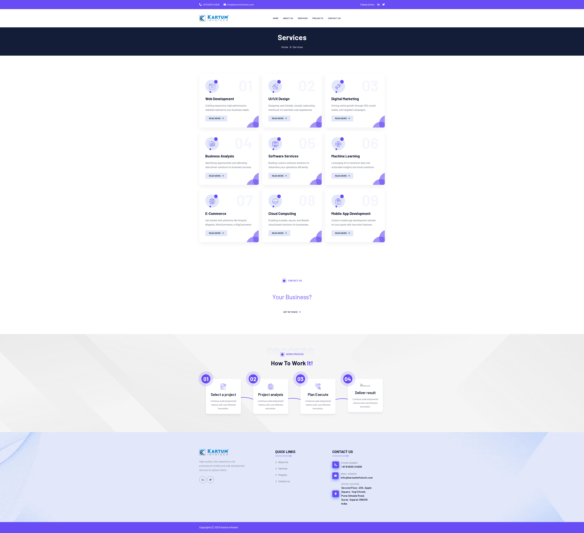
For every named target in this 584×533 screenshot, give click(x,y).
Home (275, 18)
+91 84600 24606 (211, 4)
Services (303, 18)
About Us (288, 18)
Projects (317, 18)
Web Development (219, 99)
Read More (215, 118)
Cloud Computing (282, 213)
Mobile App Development (351, 213)
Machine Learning (345, 156)
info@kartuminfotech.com (240, 4)
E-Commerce (215, 213)
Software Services (283, 156)
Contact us (334, 18)
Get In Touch (290, 312)
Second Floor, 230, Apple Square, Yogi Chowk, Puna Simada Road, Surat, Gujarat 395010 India (356, 495)
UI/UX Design (279, 99)
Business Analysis (219, 156)
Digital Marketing (345, 99)
